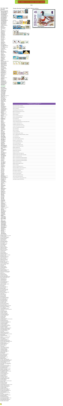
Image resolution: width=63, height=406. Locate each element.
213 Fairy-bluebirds (3, 372)
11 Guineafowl (3, 236)
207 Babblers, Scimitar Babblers (5, 369)
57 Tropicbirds (3, 267)
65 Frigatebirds (3, 274)
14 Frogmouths (3, 238)
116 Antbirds (3, 311)
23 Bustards (2, 245)
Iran (13, 127)
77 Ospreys (3, 283)
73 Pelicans (3, 280)
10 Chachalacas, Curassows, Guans (5, 235)
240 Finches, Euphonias (4, 389)
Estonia (14, 117)
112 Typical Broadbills (4, 308)
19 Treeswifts (3, 242)
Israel (13, 134)
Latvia (13, 141)
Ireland (13, 128)
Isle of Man (14, 131)
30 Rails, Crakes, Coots (4, 249)
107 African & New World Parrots (5, 305)
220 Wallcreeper (4, 376)
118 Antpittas (3, 312)
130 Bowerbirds (4, 321)
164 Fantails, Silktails (4, 343)
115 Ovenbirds (3, 310)
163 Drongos (3, 342)
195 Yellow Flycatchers (5, 361)
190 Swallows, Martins (4, 359)
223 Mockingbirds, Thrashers (4, 377)
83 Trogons (3, 287)
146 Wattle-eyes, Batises (4, 332)
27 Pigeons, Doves (4, 247)
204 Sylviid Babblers (3, 367)
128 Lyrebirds (3, 319)
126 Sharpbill (3, 318)
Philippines (14, 163)
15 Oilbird (3, 239)
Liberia (13, 143)
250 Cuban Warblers (4, 396)
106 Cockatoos (3, 304)
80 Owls (2, 285)
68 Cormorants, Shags (5, 276)
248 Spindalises (3, 395)
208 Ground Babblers (4, 370)
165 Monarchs (3, 344)
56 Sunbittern (3, 266)
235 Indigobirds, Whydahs (4, 386)
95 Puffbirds (3, 296)
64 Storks (2, 273)
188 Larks (2, 357)
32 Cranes (2, 251)
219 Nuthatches (3, 375)
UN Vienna (14, 177)
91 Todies (2, 293)
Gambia (14, 120)
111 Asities (3, 307)
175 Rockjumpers (3, 349)
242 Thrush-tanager (4, 391)
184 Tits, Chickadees (3, 354)
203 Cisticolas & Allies (4, 366)
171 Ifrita (2, 346)
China (13, 114)
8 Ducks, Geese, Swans (4, 10)
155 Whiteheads (3, 339)
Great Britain (14, 124)
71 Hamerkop (3, 278)
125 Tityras (2, 317)
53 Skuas (3, 264)
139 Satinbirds (3, 327)
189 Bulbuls (3, 358)
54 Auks (2, 265)
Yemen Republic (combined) (16, 179)
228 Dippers (2, 381)
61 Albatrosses (3, 270)
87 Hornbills (3, 290)
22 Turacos (3, 244)
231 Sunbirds (3, 383)
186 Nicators (3, 356)
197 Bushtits (3, 362)
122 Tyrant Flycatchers (4, 315)
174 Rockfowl (3, 348)
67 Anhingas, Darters (4, 275)
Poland (13, 164)
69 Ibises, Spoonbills (4, 277)
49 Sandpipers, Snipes (4, 261)
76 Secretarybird (3, 282)
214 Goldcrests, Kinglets (4, 373)
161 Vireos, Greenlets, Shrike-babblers (6, 341)
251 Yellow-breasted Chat (4, 397)
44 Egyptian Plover (4, 259)
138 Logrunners (4, 326)
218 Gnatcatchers (3, 374)
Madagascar (14, 147)
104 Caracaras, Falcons (4, 303)
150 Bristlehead (3, 335)
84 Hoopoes (3, 288)
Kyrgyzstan (14, 140)
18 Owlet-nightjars (4, 241)
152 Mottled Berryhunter (4, 337)
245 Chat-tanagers (4, 394)
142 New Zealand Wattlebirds (5, 329)
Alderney (14, 105)
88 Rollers (2, 291)
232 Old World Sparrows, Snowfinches (6, 384)
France (13, 118)
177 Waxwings (3, 350)
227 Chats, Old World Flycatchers (6, 380)
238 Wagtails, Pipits (4, 388)
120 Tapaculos (3, 313)
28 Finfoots (3, 248)
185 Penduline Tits (3, 355)
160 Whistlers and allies (5, 340)
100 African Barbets (3, 300)
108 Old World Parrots (4, 306)
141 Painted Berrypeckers (5, 328)
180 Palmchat (2, 352)
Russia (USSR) (14, 170)
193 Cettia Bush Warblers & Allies (5, 360)
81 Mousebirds (3, 286)
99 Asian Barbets (4, 299)
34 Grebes (3, 252)
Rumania (14, 166)
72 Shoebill (3, 279)
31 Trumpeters (3, 250)
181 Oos (2, 353)
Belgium (14, 111)
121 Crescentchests (4, 314)
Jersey (13, 137)
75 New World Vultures (4, 281)
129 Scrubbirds (4, 320)
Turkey (13, 176)
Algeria (14, 108)
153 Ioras (2, 338)
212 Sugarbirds (3, 371)
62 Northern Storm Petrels (5, 271)
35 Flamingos (4, 253)
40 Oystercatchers (4, 256)
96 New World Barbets (4, 297)
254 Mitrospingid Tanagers (5, 399)
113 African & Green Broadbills (6, 309)
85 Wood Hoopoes (4, 289)
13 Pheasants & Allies (4, 237)
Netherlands (14, 153)
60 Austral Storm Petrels (4, 269)
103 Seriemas (3, 302)
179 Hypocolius (3, 351)
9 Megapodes (3, 234)
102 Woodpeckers (3, 301)
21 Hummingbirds (3, 243)
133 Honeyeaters (3, 323)
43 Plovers (3, 258)
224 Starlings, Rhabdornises (4, 378)
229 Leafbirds (3, 382)
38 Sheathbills (3, 255)
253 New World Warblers (4, 398)
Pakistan (14, 156)
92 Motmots (3, 294)
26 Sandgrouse (3, 246)
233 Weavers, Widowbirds (4, 385)
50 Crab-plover (3, 262)
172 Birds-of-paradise (4, 347)
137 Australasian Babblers (5, 325)
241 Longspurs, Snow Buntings (5, 390)
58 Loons (2, 268)
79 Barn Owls (3, 284)
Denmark (14, 115)
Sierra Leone (14, 173)
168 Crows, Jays (3, 345)
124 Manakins (3, 316)
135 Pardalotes (3, 324)
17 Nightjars (3, 240)
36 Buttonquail (3, 254)
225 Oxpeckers (3, 379)
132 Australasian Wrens (4, 322)
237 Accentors (3, 387)
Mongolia (14, 150)
